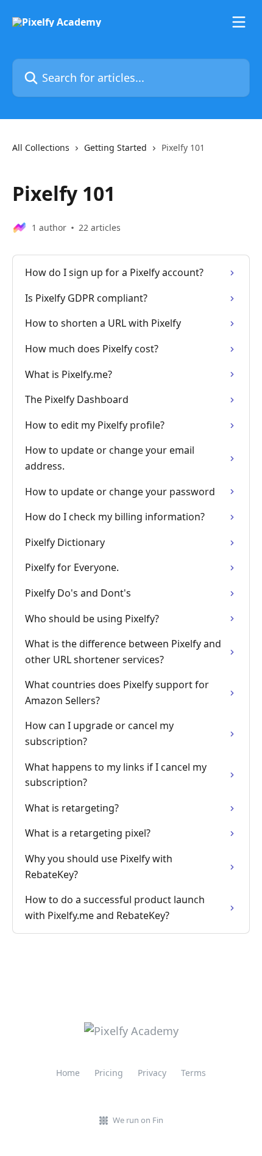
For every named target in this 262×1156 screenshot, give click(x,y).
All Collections (40, 147)
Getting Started (115, 147)
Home (68, 1072)
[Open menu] (239, 22)
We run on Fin (138, 1119)
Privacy (152, 1072)
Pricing (108, 1072)
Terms (193, 1072)
